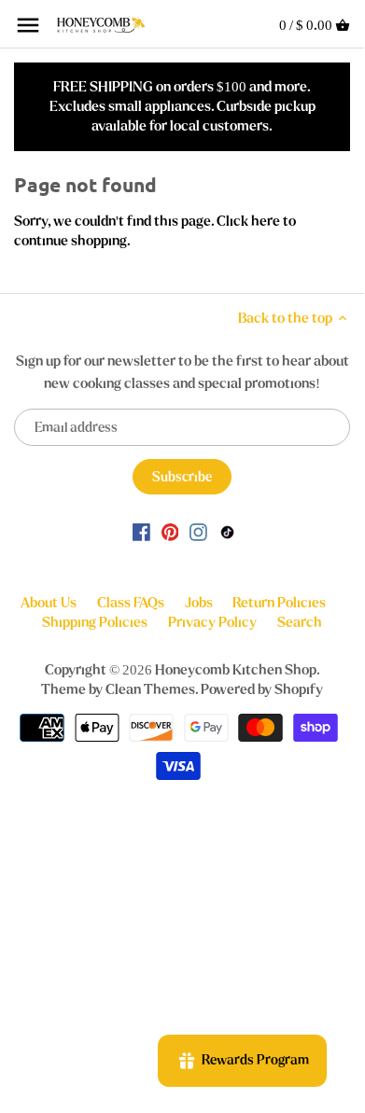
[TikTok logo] (227, 531)
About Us (49, 602)
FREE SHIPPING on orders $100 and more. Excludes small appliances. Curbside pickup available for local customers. (182, 106)
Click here (248, 221)
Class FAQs (130, 602)
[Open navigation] (28, 25)
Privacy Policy (212, 622)
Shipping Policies (94, 622)
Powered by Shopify (262, 689)
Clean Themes (150, 689)
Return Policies (279, 602)
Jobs (199, 602)
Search (299, 622)
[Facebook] (141, 531)
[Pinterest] (170, 531)
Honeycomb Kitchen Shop (235, 669)
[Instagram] (198, 531)
